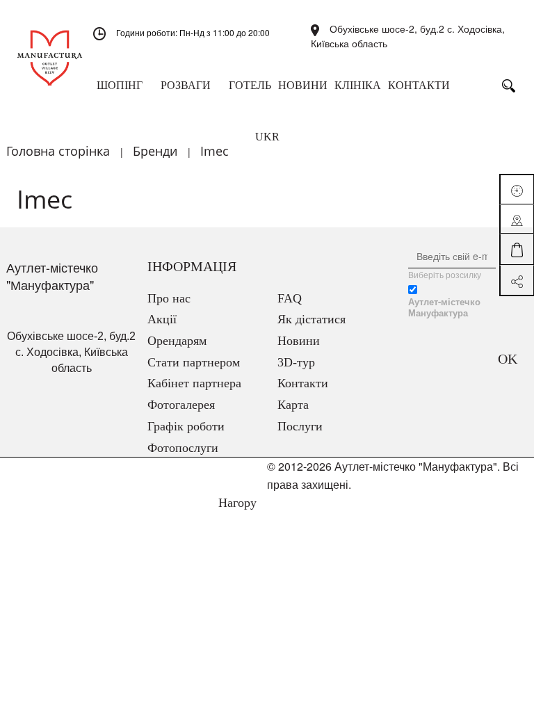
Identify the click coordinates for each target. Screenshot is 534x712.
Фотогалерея (181, 405)
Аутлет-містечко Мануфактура (444, 307)
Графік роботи (186, 426)
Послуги (300, 426)
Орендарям (177, 341)
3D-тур (296, 362)
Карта (293, 405)
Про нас (169, 298)
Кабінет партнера (194, 383)
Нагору (236, 503)
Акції (162, 319)
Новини (298, 341)
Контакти (302, 383)
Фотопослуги (182, 448)
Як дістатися (311, 319)
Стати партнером (193, 362)
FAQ (289, 298)
